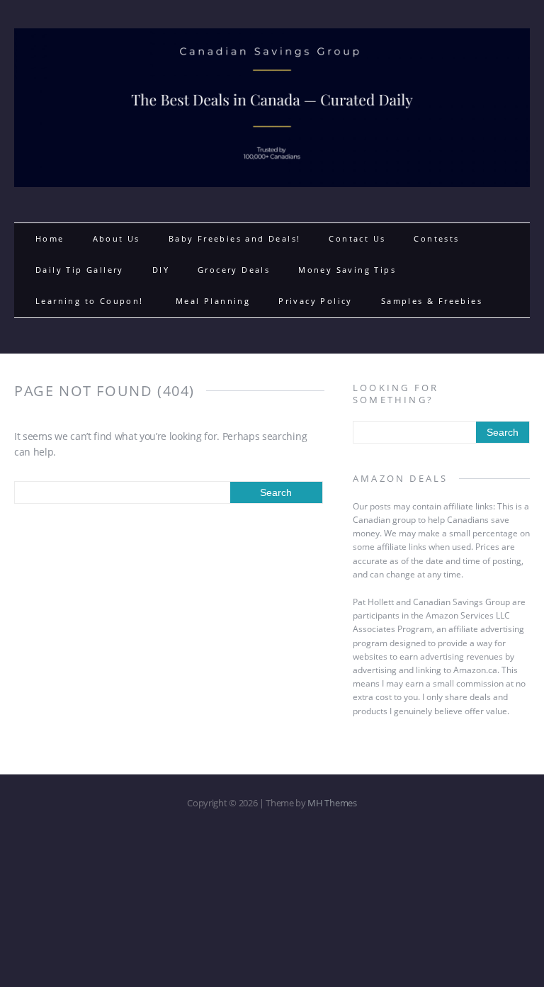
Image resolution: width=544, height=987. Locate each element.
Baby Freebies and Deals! (235, 238)
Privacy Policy (315, 300)
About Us (116, 238)
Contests (436, 238)
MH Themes (331, 802)
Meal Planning (213, 300)
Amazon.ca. (476, 670)
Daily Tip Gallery (79, 269)
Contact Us (357, 238)
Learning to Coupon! (91, 300)
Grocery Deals (234, 269)
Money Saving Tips (347, 269)
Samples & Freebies (431, 300)
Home (49, 238)
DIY (160, 269)
